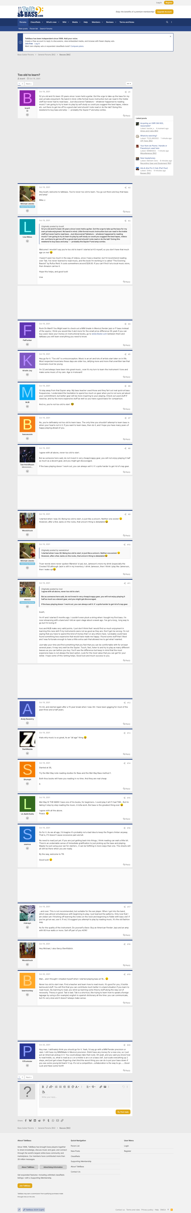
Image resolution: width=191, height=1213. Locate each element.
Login (126, 1146)
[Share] (125, 92)
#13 (128, 733)
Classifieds (75, 1156)
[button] (42, 22)
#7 (129, 418)
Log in (37, 43)
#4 (129, 324)
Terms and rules (133, 1210)
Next (28, 84)
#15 (128, 798)
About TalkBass (77, 1166)
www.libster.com (99, 334)
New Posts (75, 1151)
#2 (129, 187)
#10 (128, 544)
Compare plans (77, 46)
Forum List (75, 1146)
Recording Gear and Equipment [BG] (155, 163)
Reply (128, 115)
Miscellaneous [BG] (148, 153)
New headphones (147, 158)
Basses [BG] (145, 173)
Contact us (75, 1172)
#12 (128, 703)
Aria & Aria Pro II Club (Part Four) (154, 168)
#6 (129, 386)
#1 (129, 92)
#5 (129, 354)
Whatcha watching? (148, 136)
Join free (29, 43)
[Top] (168, 1210)
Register (127, 1151)
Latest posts (141, 118)
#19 (128, 974)
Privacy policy (147, 1210)
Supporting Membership (81, 1161)
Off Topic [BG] (146, 141)
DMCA (163, 1210)
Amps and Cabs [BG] (149, 131)
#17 (128, 907)
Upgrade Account (164, 12)
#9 (129, 514)
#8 (129, 448)
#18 (128, 944)
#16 (128, 828)
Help (157, 1210)
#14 (128, 763)
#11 (128, 583)
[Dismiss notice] (170, 36)
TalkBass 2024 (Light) (34, 1210)
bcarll (22, 78)
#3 (129, 221)
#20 (128, 1045)
